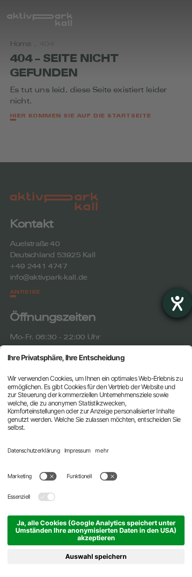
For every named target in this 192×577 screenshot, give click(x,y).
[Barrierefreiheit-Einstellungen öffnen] (177, 303)
